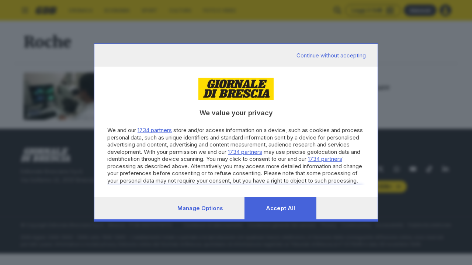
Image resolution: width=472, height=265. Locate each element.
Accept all (280, 208)
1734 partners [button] (155, 130)
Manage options (200, 208)
